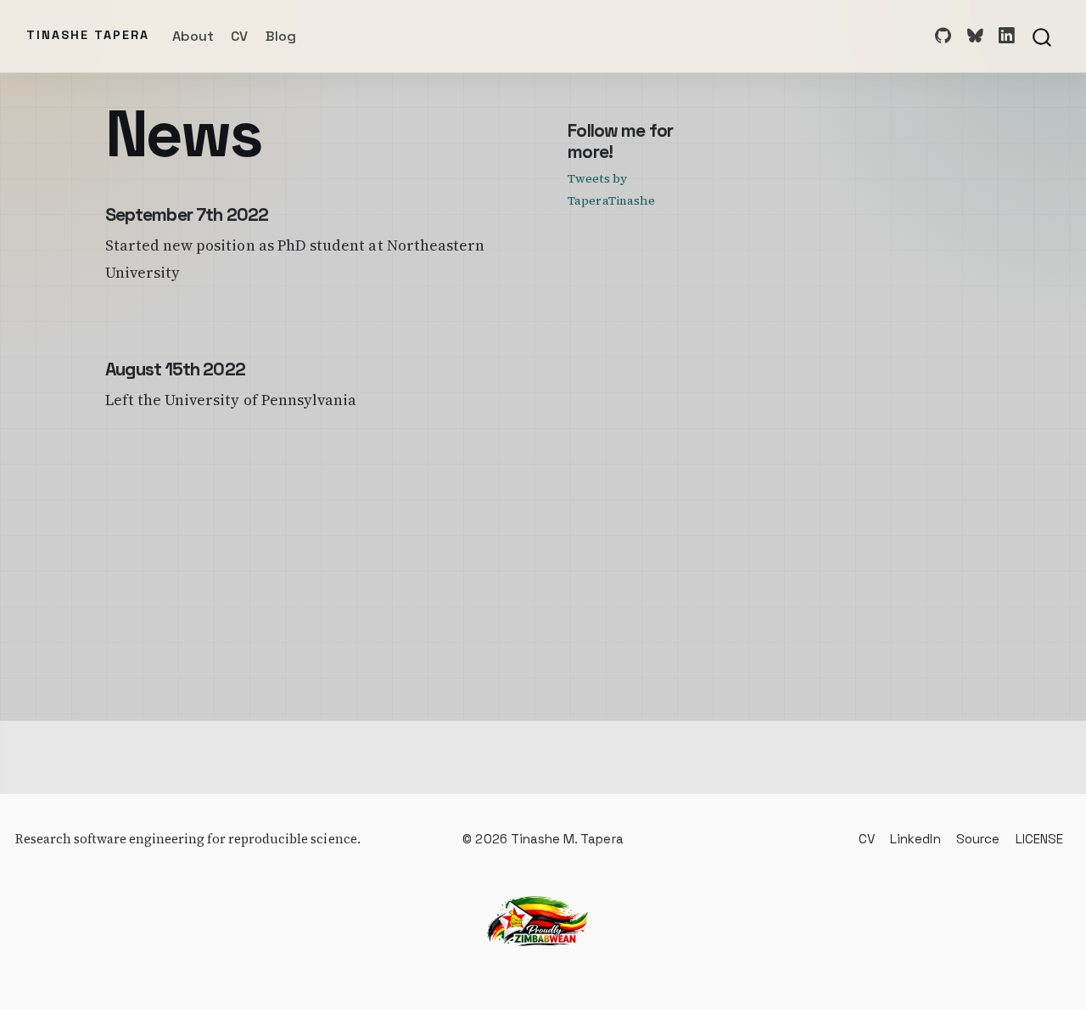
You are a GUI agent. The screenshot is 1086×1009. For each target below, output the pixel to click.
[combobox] (1043, 35)
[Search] (1042, 35)
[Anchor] (624, 150)
